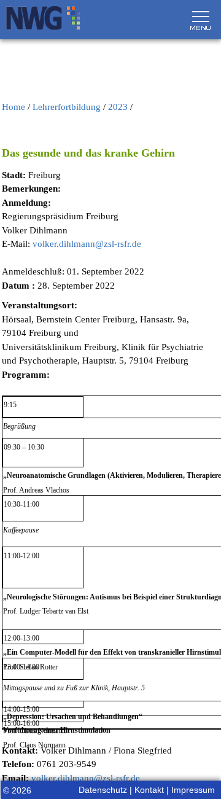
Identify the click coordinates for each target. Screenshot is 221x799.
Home (13, 107)
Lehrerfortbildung (67, 107)
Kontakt (149, 790)
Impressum (193, 790)
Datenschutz (103, 790)
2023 (118, 107)
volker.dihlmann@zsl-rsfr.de (87, 244)
